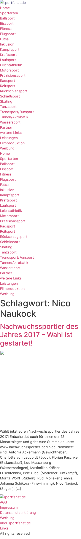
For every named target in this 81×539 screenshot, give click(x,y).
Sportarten (9, 13)
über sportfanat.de (15, 523)
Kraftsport (8, 54)
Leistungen (9, 138)
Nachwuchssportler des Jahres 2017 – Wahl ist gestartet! (39, 334)
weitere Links (11, 132)
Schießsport (10, 96)
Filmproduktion (12, 143)
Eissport (7, 23)
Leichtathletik (11, 65)
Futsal (5, 39)
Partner (6, 127)
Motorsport (9, 70)
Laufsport (8, 60)
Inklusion (7, 44)
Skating (6, 101)
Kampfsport (9, 49)
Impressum (9, 507)
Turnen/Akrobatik (14, 117)
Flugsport (8, 34)
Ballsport (7, 18)
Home (5, 8)
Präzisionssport (12, 75)
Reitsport (7, 86)
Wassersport (10, 122)
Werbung (7, 148)
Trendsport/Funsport (17, 112)
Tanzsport (8, 106)
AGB (3, 502)
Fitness (5, 28)
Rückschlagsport (13, 91)
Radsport (7, 80)
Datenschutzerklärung (18, 512)
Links (4, 528)
